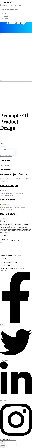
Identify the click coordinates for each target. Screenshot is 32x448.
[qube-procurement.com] (10, 5)
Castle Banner (8, 199)
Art (5, 149)
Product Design (9, 185)
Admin (4, 190)
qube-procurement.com (9, 9)
